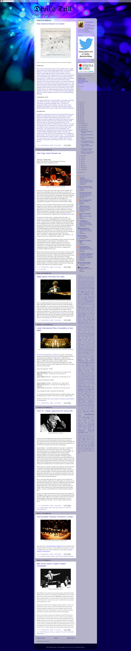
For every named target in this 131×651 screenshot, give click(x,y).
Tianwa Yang (84, 433)
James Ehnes (81, 345)
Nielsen (90, 376)
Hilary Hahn (81, 337)
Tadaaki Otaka (81, 427)
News (79, 376)
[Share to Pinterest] (70, 145)
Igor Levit (85, 340)
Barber (89, 288)
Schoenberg (70, 556)
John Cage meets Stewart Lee (49, 153)
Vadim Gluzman (86, 436)
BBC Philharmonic (88, 291)
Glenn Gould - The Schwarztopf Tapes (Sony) (48, 128)
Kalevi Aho (91, 352)
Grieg (93, 330)
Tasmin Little (91, 429)
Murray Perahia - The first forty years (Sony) (48, 135)
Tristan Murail (85, 435)
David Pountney (90, 314)
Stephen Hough (87, 422)
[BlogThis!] (66, 145)
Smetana (92, 417)
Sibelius (80, 416)
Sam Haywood (81, 408)
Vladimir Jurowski (86, 443)
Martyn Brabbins (86, 369)
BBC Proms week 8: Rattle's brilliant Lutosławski (87, 152)
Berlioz (79, 298)
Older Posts (71, 638)
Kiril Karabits (86, 353)
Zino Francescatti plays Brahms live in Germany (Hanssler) (59, 75)
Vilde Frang (81, 442)
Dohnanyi (89, 317)
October (83, 127)
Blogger (83, 647)
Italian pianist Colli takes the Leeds (50, 277)
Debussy (80, 316)
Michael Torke (84, 372)
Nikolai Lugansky (85, 378)
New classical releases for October (51, 24)
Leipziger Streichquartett (82, 356)
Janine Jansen (81, 346)
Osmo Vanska (88, 380)
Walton (79, 445)
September (83, 129)
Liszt (86, 359)
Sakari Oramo (91, 407)
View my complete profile (84, 31)
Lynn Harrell (92, 363)
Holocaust (80, 339)
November (83, 125)
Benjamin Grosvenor (90, 295)
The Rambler (83, 235)
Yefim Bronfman (40, 633)
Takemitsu (84, 429)
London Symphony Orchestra (86, 362)
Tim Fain (90, 433)
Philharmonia (81, 386)
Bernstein (89, 298)
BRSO (85, 303)
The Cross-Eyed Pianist (86, 186)
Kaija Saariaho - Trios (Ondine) (50, 106)
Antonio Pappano (81, 285)
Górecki (89, 330)
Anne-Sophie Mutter (82, 284)
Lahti (81, 243)
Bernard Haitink (44, 507)
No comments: (58, 145)
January (83, 169)
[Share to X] (67, 145)
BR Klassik (85, 301)
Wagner (92, 443)
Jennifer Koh (89, 346)
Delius (87, 316)
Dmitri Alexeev (91, 316)
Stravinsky (80, 426)
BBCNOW (80, 294)
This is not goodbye (84, 237)
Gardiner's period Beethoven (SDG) (53, 117)
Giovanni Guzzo (81, 330)
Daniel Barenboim (81, 313)
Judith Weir (80, 352)
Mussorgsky (92, 373)
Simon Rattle (70, 632)
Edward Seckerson (84, 228)
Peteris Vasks (91, 385)
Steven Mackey (91, 423)
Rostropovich (81, 399)
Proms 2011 (90, 389)
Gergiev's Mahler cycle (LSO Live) (61, 131)
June (82, 159)
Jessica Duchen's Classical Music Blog (85, 247)
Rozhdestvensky (90, 404)
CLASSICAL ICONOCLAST (86, 254)
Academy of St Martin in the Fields (85, 277)
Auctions (84, 287)
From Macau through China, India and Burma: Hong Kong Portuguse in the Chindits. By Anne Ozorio (86, 257)
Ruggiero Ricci (81, 405)
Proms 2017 (83, 392)
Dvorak (89, 319)
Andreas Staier (88, 281)
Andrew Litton (85, 282)
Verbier (93, 439)
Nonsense (90, 378)
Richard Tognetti (63, 556)
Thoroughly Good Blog (86, 192)
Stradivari (80, 425)
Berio (82, 297)
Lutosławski (57, 632)
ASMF (81, 287)
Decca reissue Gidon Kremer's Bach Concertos (48, 68)
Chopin (79, 309)
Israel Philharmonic (87, 342)
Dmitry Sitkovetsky (82, 317)
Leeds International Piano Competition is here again (87, 142)
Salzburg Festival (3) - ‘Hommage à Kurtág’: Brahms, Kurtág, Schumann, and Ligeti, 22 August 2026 (86, 181)
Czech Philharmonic (90, 312)
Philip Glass (88, 386)
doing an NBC (45, 316)
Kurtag (91, 353)
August (83, 155)
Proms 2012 (55, 507)
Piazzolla (92, 386)
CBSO (83, 306)
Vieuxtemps (92, 441)
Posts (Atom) (46, 641)
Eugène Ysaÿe (88, 322)
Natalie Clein (84, 375)
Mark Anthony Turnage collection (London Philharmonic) (60, 108)
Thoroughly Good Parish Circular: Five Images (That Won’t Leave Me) (86, 195)
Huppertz (90, 339)
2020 (81, 106)
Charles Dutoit (86, 307)
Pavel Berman (88, 382)
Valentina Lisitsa (89, 438)
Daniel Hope (87, 313)
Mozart (83, 373)
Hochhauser (92, 337)
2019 (81, 108)
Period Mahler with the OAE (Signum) (63, 133)
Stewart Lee (40, 212)
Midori (89, 372)
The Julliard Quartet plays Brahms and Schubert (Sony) (60, 89)
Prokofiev (80, 389)
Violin (86, 442)
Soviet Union (87, 419)
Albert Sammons (85, 278)
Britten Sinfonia (80, 303)
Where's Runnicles (84, 206)
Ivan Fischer (84, 343)
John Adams (91, 347)
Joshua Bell (91, 350)
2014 (81, 118)
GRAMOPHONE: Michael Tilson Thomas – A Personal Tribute (86, 231)
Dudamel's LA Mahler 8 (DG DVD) (45, 133)
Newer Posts (41, 638)
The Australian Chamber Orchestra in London (55, 517)
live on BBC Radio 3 (56, 358)
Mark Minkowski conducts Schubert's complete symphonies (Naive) (57, 136)
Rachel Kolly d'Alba (90, 392)
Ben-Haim (83, 295)
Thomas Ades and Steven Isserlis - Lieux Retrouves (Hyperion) (58, 81)
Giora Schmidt (91, 329)
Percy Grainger (89, 383)
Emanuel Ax (80, 320)
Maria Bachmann (85, 366)
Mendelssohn (87, 370)
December (83, 123)
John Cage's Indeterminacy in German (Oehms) (49, 100)
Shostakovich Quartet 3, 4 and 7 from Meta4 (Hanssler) (50, 90)
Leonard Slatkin (81, 357)
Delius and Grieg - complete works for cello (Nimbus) (50, 78)
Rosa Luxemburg (91, 398)
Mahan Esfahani (81, 365)
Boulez (86, 300)
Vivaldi (89, 442)
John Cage (43, 269)
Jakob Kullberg (91, 343)
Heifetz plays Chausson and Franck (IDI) (57, 130)
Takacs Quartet (87, 427)
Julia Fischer (85, 352)
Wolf (83, 448)
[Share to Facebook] (68, 145)
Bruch (87, 303)
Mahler (87, 365)
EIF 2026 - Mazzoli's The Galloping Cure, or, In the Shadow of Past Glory (85, 209)
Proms (85, 389)
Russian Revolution (90, 405)
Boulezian (82, 178)
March (82, 165)
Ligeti (91, 357)
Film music (83, 323)
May (82, 161)
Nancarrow (80, 375)
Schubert (92, 411)
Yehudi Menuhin (88, 449)
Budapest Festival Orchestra (85, 304)
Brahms (52, 632)
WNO (89, 446)
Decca (84, 316)
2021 (81, 104)
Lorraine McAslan (81, 363)
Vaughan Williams (86, 439)
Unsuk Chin (91, 435)
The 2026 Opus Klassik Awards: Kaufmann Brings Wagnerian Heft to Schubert (86, 223)
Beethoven (87, 294)
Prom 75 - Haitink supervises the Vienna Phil (54, 411)
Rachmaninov (81, 393)
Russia (85, 405)
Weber (82, 445)
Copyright (84, 312)
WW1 (93, 448)
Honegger (85, 339)
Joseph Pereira (85, 350)
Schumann (80, 412)
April (82, 163)
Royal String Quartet (82, 404)
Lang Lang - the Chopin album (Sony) (49, 122)
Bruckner (90, 303)
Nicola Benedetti (84, 376)
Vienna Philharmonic (42, 509)
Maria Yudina (91, 366)
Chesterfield (91, 307)
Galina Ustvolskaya (86, 326)
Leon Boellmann (91, 356)
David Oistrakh (82, 314)
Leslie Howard (87, 357)
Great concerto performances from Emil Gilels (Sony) (58, 127)
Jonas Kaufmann (86, 349)
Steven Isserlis (84, 423)
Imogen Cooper (91, 340)
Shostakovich (89, 414)
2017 (81, 112)
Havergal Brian (91, 335)
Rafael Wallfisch (81, 395)
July (82, 157)
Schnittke (79, 411)
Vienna (79, 441)
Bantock (86, 288)
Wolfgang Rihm (88, 448)
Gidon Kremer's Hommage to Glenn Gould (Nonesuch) (50, 83)
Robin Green (84, 398)
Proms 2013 (88, 391)
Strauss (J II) (62, 507)
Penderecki (84, 383)
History (86, 337)
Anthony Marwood (90, 284)
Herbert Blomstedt (85, 336)
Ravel (57, 556)
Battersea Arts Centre (69, 214)
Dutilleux (84, 319)
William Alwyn (84, 446)
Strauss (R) (68, 507)
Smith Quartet (81, 419)
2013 (81, 120)
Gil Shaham (84, 329)
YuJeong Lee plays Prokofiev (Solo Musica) (58, 86)
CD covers (88, 306)
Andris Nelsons (91, 282)
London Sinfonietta (90, 360)
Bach (83, 288)
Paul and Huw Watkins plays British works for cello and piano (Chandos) (54, 76)
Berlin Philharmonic (45, 632)
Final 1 (58, 312)
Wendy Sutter (87, 445)
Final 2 (62, 312)
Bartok (92, 288)
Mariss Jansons (81, 368)
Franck (87, 323)
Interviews (80, 342)
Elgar (93, 319)
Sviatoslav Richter (90, 426)
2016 (81, 114)
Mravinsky (87, 373)
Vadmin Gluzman (81, 438)
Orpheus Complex (84, 267)
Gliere (86, 330)
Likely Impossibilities (85, 262)
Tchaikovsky (81, 430)
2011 (81, 172)
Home (56, 638)
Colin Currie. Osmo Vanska (84, 310)
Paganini (83, 382)
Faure (93, 322)
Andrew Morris (90, 22)
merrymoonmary (70, 647)
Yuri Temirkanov (89, 451)
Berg (79, 297)
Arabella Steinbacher (88, 285)
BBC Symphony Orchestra (87, 292)
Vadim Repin (92, 436)
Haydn (50, 507)
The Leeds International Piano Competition (47, 354)
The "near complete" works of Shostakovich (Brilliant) (50, 138)
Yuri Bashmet (83, 451)
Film (79, 323)
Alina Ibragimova (82, 281)
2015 (81, 116)
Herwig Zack (91, 336)
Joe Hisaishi (85, 347)
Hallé (93, 333)
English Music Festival (87, 320)
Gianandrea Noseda (88, 327)
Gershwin (82, 327)
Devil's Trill (53, 9)
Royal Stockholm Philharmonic (88, 402)
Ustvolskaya (80, 436)
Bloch (83, 300)
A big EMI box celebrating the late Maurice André (49, 114)
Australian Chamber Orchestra (47, 556)
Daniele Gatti (92, 313)
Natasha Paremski (90, 375)
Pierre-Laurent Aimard (82, 388)
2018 (81, 110)
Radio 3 (86, 393)
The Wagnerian (83, 221)
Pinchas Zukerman (90, 388)
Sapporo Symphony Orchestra (88, 409)
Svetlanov (85, 426)
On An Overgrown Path (85, 200)
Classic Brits (91, 309)
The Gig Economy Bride (85, 263)
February (83, 167)
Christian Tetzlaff (85, 309)
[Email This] (64, 145)
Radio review (91, 393)
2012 (81, 122)
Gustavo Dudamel (88, 333)
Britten (93, 301)
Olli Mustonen (83, 379)
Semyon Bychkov (87, 412)
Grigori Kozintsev (82, 332)
